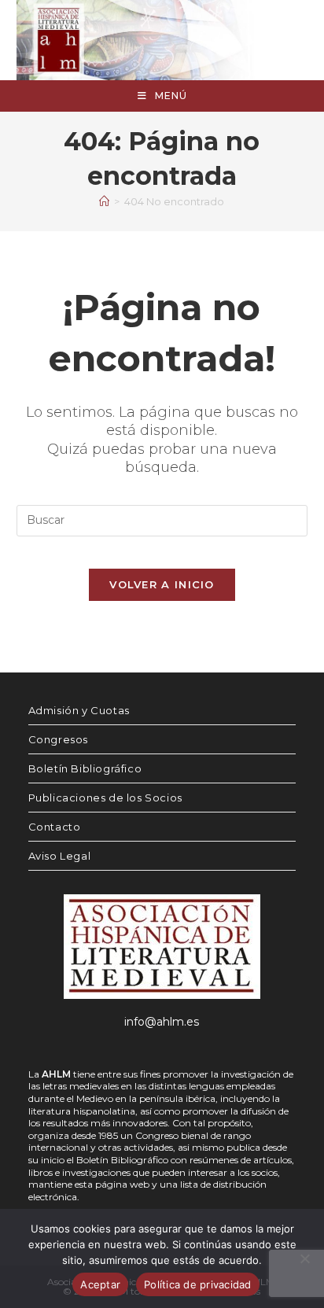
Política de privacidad (198, 1284)
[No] (304, 1258)
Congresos (58, 739)
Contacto (54, 826)
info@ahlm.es (161, 1022)
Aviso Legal (59, 855)
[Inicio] (104, 201)
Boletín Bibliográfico (85, 768)
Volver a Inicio (162, 584)
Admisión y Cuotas (79, 710)
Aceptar (100, 1284)
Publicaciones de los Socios (105, 797)
